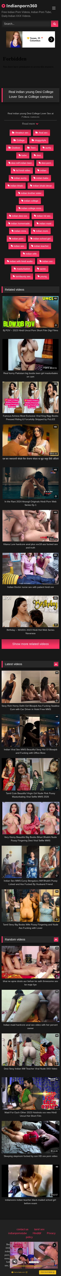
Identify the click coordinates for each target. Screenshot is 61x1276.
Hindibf (37, 1233)
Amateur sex (21, 132)
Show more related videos (30, 644)
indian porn (17, 238)
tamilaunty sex (23, 276)
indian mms (20, 231)
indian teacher (41, 246)
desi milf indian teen (21, 163)
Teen (33, 147)
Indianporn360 (21, 6)
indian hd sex (43, 216)
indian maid (45, 223)
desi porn (46, 163)
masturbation (23, 268)
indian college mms (31, 208)
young (43, 276)
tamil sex (39, 1229)
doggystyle (40, 140)
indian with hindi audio (21, 261)
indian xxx (47, 261)
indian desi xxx (19, 216)
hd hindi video (23, 170)
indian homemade (20, 223)
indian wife (31, 253)
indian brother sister (31, 193)
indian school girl (41, 238)
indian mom (42, 231)
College (21, 140)
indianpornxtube (17, 1233)
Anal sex (43, 132)
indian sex (19, 246)
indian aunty (20, 178)
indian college (31, 200)
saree (43, 268)
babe (24, 155)
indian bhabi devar (42, 185)
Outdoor (16, 147)
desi (39, 155)
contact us (22, 1229)
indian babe (42, 178)
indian (43, 170)
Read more (28, 123)
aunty (48, 147)
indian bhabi (16, 185)
